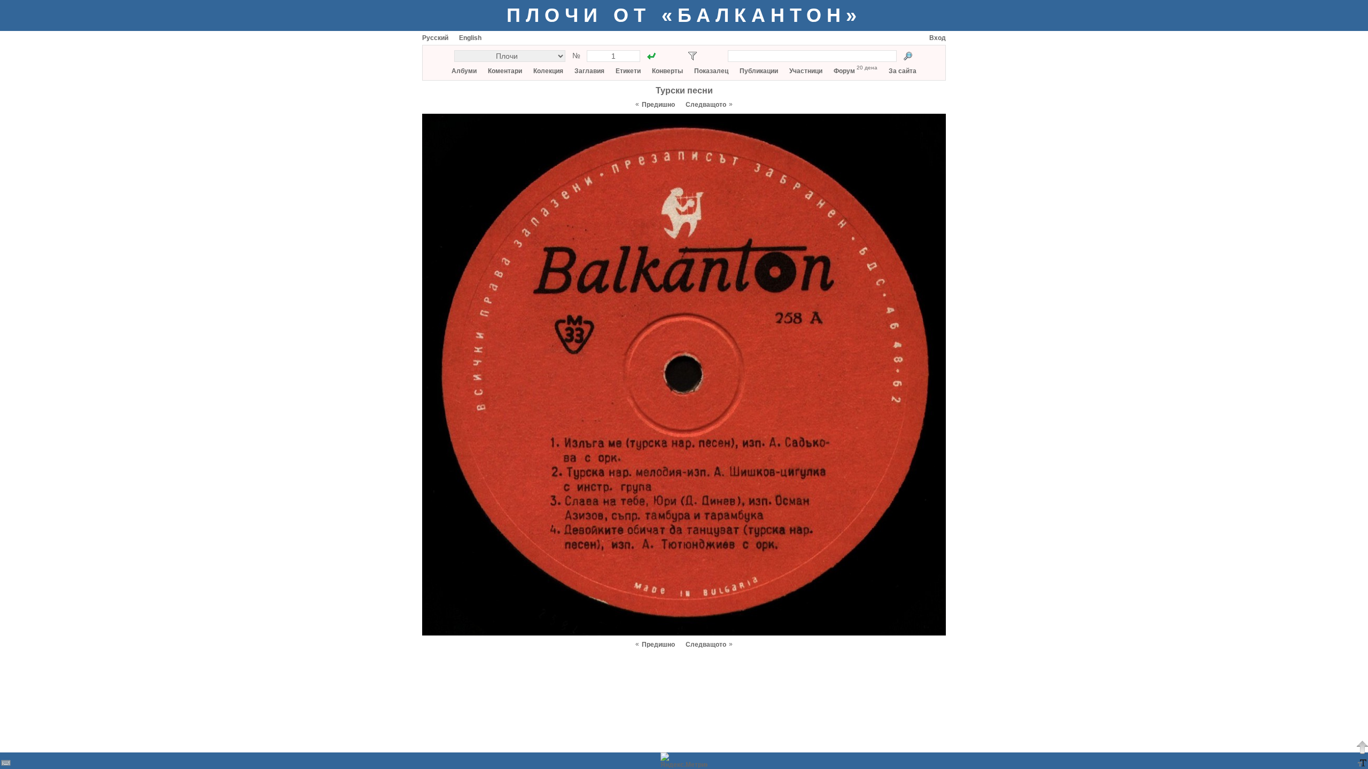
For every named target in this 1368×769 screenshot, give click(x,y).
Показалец (711, 71)
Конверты (667, 71)
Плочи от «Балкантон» (684, 15)
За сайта (902, 71)
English (470, 38)
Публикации (759, 71)
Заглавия (589, 71)
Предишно (658, 104)
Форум (844, 71)
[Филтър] (692, 56)
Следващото (706, 104)
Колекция (548, 71)
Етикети (628, 71)
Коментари (505, 71)
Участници (805, 71)
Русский (435, 38)
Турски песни (684, 90)
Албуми (464, 71)
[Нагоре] (1362, 747)
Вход (937, 38)
